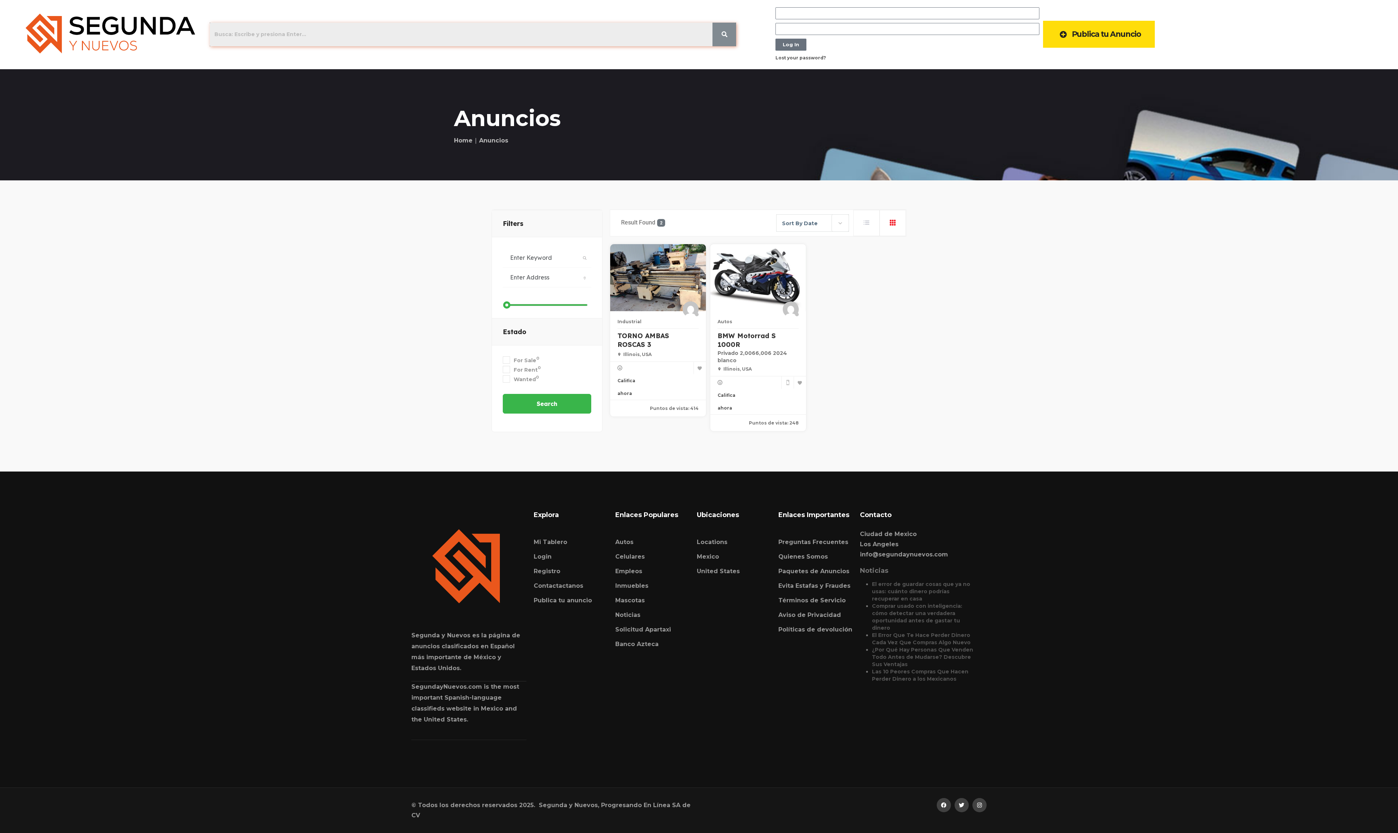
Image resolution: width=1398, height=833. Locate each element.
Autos (725, 321)
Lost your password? (800, 57)
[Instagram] (979, 805)
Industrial (629, 321)
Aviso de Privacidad (809, 614)
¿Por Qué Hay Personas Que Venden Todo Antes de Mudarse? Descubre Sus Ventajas (922, 657)
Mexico (708, 556)
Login (543, 556)
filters (513, 223)
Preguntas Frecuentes (813, 542)
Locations (712, 542)
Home (463, 140)
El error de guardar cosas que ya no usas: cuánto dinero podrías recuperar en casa (921, 591)
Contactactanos (558, 585)
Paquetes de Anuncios (813, 571)
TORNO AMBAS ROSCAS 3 (643, 340)
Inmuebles (631, 585)
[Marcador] (700, 368)
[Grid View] (893, 223)
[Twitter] (962, 805)
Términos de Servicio (812, 600)
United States (718, 571)
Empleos (628, 571)
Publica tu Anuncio (1106, 34)
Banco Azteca (637, 644)
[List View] (866, 223)
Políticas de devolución (815, 629)
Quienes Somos (803, 556)
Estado (514, 332)
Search (547, 403)
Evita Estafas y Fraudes (814, 585)
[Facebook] (944, 805)
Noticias (627, 614)
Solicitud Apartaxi (643, 629)
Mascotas (630, 600)
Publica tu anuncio (563, 600)
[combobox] (812, 223)
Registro (547, 571)
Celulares (630, 556)
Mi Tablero (550, 542)
